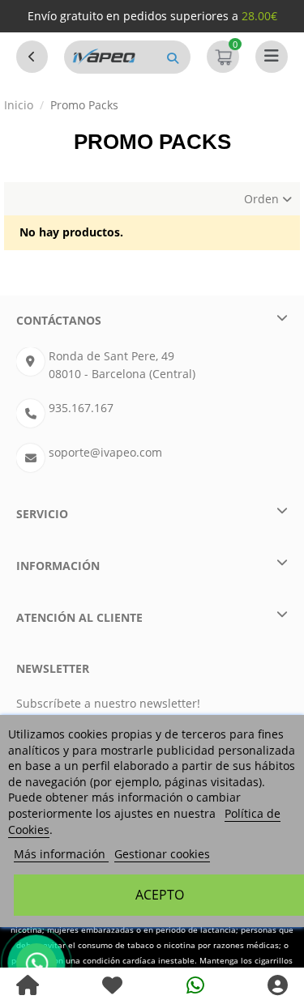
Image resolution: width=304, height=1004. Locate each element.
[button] (173, 57)
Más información (61, 853)
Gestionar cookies (162, 853)
